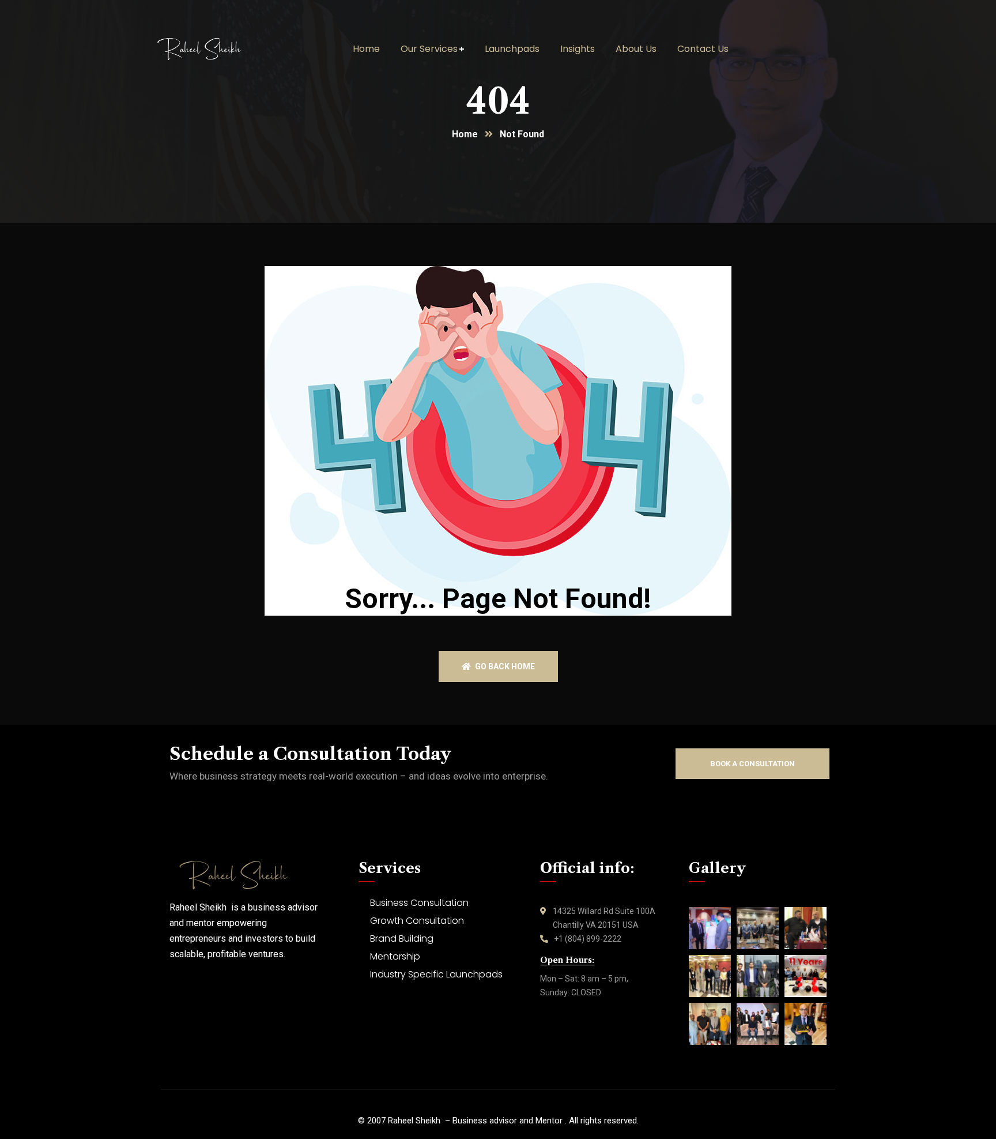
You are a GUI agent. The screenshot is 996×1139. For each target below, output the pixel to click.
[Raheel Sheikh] (216, 49)
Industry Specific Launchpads (436, 974)
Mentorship (395, 956)
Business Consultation (419, 902)
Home (465, 134)
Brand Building (401, 938)
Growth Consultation (417, 920)
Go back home (504, 666)
